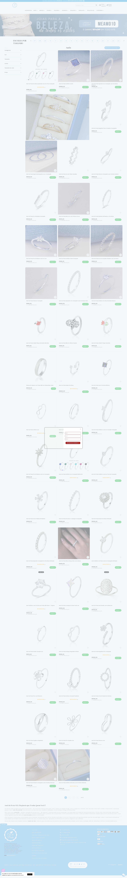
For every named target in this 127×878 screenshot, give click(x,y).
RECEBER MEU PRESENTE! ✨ (73, 442)
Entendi (30, 874)
